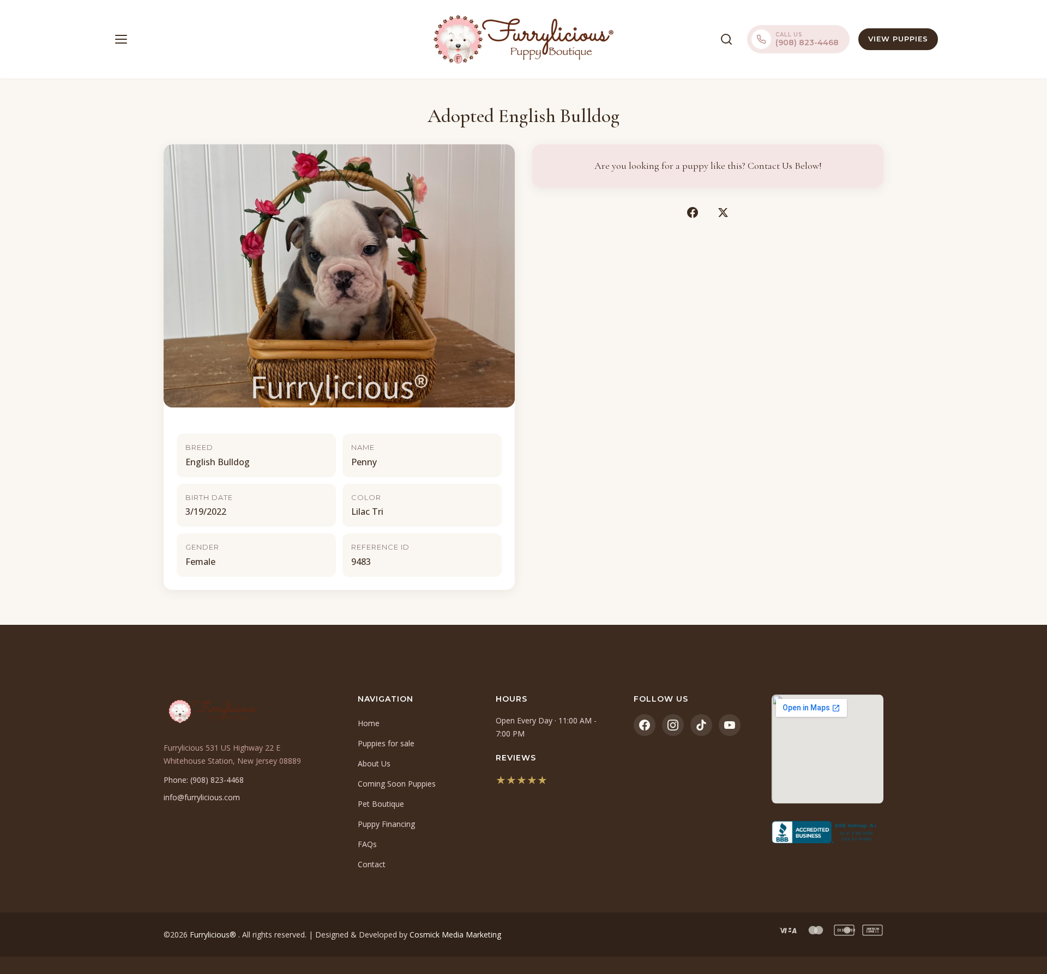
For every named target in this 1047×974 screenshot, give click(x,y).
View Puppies (898, 38)
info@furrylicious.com (202, 797)
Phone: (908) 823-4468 (204, 780)
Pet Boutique (381, 804)
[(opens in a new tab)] (827, 832)
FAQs (367, 844)
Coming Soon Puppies (397, 783)
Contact (372, 864)
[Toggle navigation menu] (121, 39)
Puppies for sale (386, 743)
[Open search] (726, 39)
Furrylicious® (214, 934)
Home (369, 723)
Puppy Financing (386, 824)
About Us (374, 763)
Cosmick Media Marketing (455, 934)
